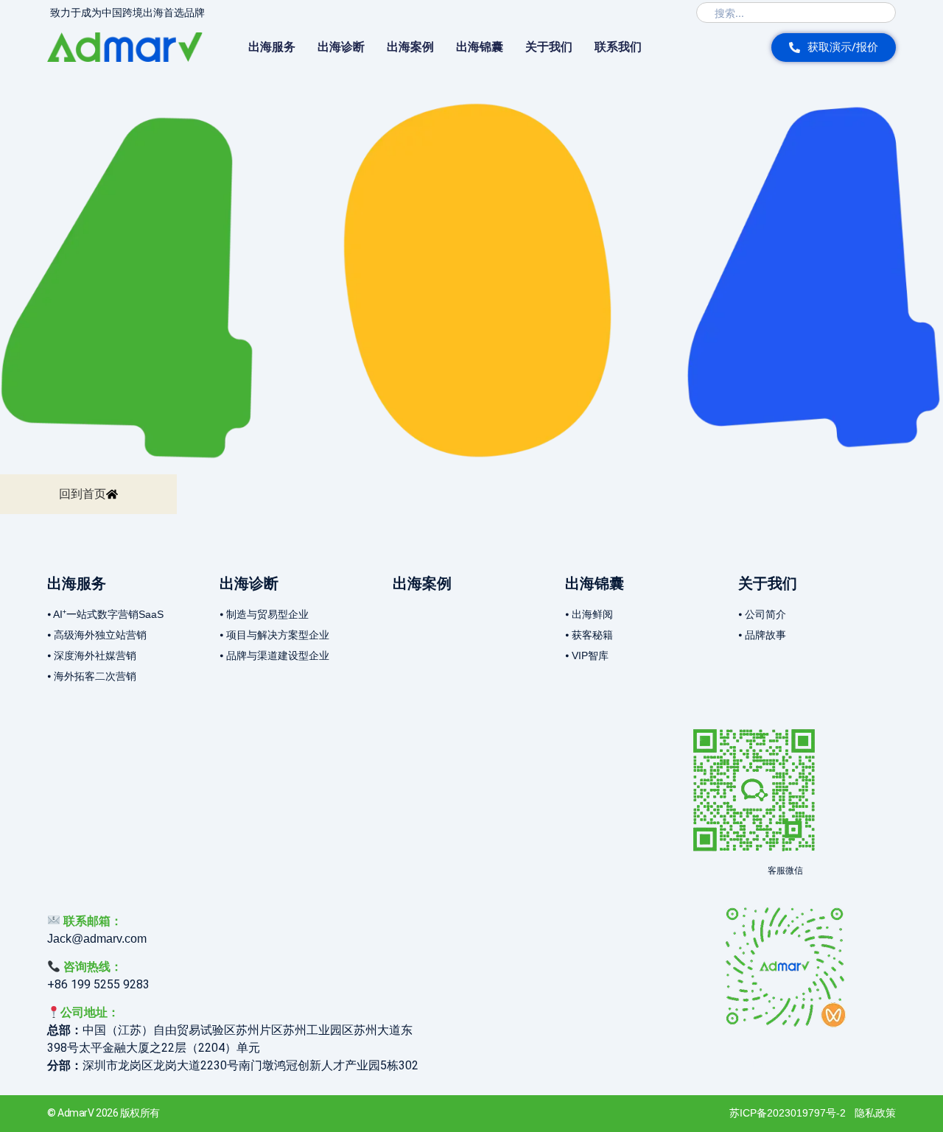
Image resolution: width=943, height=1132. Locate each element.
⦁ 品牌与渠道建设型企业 (274, 655)
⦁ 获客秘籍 (589, 635)
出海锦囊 (479, 47)
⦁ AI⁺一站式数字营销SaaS (105, 614)
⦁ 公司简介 (762, 614)
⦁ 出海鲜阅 (589, 614)
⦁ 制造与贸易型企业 (264, 614)
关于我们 (548, 47)
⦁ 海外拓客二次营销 (91, 676)
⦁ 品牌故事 (762, 635)
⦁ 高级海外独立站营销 (97, 635)
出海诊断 (341, 47)
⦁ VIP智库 (587, 655)
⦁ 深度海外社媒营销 (91, 655)
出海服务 (271, 47)
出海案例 (410, 47)
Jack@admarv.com (97, 938)
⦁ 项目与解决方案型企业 (274, 635)
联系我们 (618, 47)
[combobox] (796, 12)
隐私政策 (875, 1113)
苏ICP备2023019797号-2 (787, 1113)
